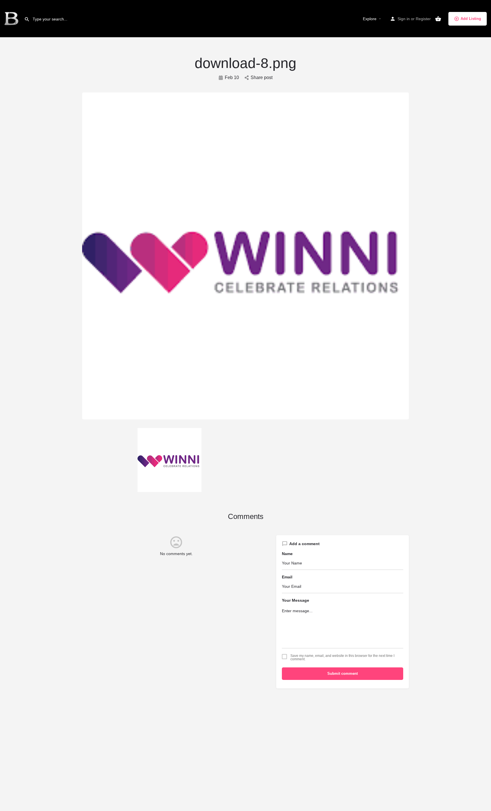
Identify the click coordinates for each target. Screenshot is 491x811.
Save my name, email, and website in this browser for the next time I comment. (342, 657)
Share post (261, 77)
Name (287, 553)
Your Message (295, 600)
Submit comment (342, 673)
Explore (369, 18)
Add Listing (471, 18)
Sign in (404, 18)
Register (423, 18)
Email (287, 577)
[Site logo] (12, 18)
